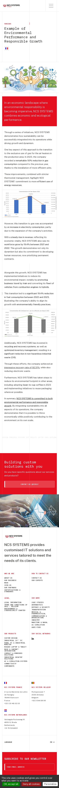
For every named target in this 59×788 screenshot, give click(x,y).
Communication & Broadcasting (39, 617)
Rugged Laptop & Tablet (15, 647)
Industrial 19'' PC (13, 640)
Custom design (10, 638)
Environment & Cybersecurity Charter (14, 609)
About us (8, 578)
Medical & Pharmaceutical (39, 613)
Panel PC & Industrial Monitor (14, 643)
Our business (10, 580)
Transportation (39, 610)
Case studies (38, 602)
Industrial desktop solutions (13, 658)
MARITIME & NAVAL (40, 622)
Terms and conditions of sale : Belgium (15, 605)
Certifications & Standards (12, 591)
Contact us (37, 578)
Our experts (37, 580)
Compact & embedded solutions (13, 654)
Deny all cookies (31, 784)
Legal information (12, 602)
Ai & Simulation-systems (15, 661)
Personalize (50, 784)
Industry (36, 620)
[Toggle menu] (51, 5)
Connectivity (10, 664)
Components (9, 666)
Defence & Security (41, 607)
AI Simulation (38, 625)
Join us (7, 585)
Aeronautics (37, 605)
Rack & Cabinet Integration (11, 650)
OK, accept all (11, 784)
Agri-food (36, 627)
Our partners (10, 588)
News (6, 583)
